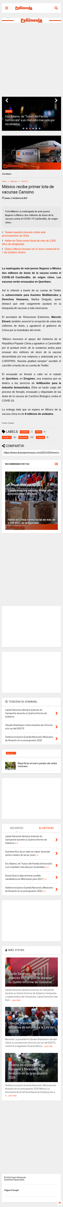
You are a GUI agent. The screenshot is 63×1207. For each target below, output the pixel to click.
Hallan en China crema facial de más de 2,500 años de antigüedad (31, 521)
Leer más (16, 1000)
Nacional (13, 181)
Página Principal (11, 1190)
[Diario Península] (24, 9)
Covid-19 (24, 181)
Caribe (10, 753)
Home (4, 181)
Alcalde (9, 111)
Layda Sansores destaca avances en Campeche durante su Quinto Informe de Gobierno (30, 978)
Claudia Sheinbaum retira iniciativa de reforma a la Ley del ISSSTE (31, 1027)
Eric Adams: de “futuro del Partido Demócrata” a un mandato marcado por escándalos (30, 120)
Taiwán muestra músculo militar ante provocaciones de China (24, 234)
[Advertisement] (31, 59)
